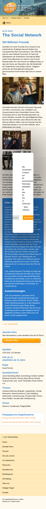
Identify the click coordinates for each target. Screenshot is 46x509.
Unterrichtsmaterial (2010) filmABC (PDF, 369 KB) (21, 422)
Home (4, 442)
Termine (5, 451)
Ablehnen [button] (14, 218)
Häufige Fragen (16, 18)
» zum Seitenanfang (10, 324)
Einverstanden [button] (30, 218)
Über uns (5, 18)
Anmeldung (6, 479)
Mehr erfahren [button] (25, 208)
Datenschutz (15, 501)
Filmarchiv (6, 465)
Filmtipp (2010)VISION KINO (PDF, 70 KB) (18, 418)
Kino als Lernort (8, 456)
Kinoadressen (7, 470)
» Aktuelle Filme (11, 340)
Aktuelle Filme (7, 447)
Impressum (6, 501)
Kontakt (26, 18)
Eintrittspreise (7, 474)
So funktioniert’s (8, 460)
